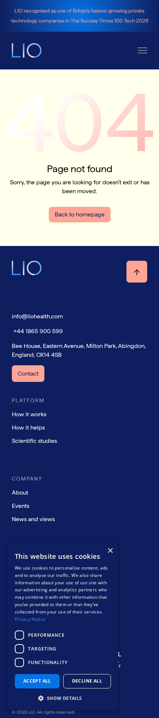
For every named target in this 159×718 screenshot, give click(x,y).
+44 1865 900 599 (37, 331)
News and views (33, 519)
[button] (142, 50)
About (20, 492)
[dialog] (62, 627)
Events (20, 505)
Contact (28, 373)
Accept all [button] (37, 681)
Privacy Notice (30, 619)
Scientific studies (34, 440)
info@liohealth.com (37, 316)
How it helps (28, 427)
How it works (29, 414)
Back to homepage (80, 214)
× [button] (110, 551)
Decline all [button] (87, 681)
